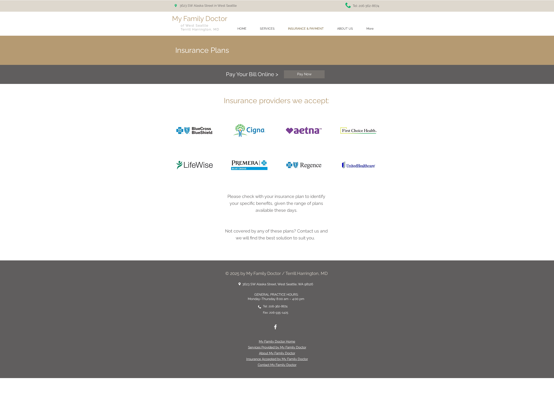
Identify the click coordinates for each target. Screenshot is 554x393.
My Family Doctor (199, 18)
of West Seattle (195, 25)
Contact (305, 231)
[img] (194, 130)
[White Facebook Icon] (275, 327)
